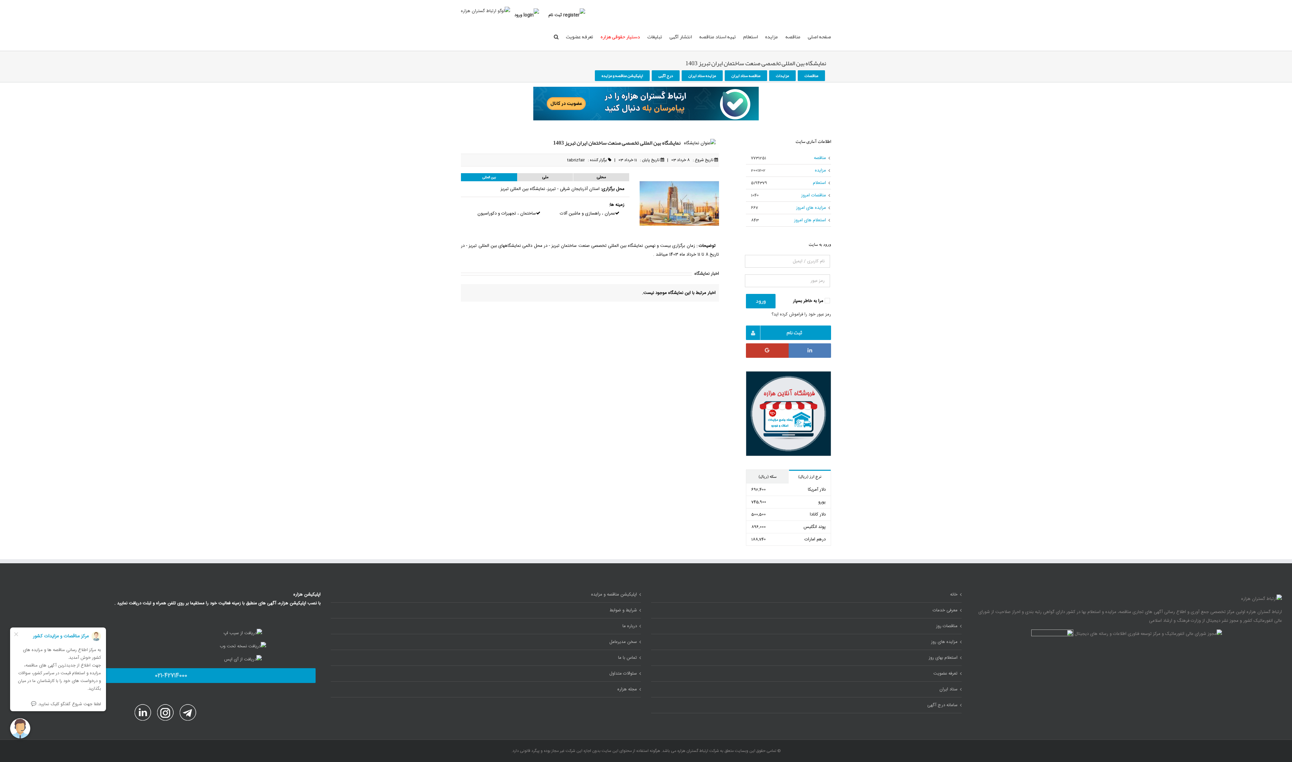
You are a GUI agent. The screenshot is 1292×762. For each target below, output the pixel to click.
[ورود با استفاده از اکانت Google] (767, 350)
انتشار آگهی (681, 37)
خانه (954, 594)
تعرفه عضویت (579, 37)
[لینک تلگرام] (187, 708)
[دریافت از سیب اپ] (242, 633)
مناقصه (792, 37)
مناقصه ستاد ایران (745, 76)
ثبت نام (555, 15)
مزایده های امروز (811, 208)
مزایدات (782, 76)
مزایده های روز (944, 642)
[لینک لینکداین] (142, 708)
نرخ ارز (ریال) (809, 477)
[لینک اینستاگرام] (164, 708)
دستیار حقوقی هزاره (620, 37)
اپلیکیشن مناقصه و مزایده (622, 76)
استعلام (750, 37)
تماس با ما (627, 657)
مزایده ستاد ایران (702, 76)
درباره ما (629, 626)
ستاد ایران (948, 689)
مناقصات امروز (813, 195)
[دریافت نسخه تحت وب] (243, 646)
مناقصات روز (947, 626)
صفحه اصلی (819, 37)
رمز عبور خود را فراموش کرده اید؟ (801, 314)
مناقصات (811, 76)
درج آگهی (665, 76)
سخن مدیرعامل (623, 642)
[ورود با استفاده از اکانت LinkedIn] (810, 350)
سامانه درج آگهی (942, 705)
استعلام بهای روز (943, 657)
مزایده (771, 37)
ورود (518, 15)
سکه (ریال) (767, 477)
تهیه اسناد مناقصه (717, 37)
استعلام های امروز (810, 220)
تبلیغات (654, 37)
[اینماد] (1052, 634)
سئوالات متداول (623, 673)
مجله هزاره (627, 689)
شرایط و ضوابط (623, 610)
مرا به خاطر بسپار (809, 301)
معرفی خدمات (945, 610)
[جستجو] (556, 36)
